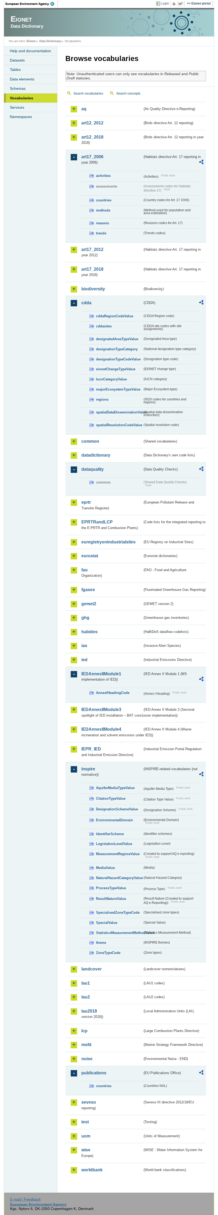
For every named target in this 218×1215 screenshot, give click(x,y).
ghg (85, 617)
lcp (84, 1031)
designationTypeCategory (117, 349)
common (90, 441)
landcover (91, 969)
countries (103, 200)
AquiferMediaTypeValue (115, 788)
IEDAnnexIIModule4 (101, 729)
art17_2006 (92, 157)
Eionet (31, 41)
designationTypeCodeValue (118, 359)
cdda (86, 302)
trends (101, 233)
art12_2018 (92, 137)
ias (84, 645)
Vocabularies (21, 98)
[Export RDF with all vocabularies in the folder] (201, 163)
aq (83, 109)
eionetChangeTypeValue (115, 369)
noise (87, 1058)
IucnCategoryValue (111, 379)
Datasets (17, 60)
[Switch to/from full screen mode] (182, 3)
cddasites (104, 326)
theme (101, 943)
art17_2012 (92, 249)
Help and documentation (30, 51)
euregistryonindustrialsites (108, 542)
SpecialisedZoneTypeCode (118, 913)
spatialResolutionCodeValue (119, 425)
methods (103, 210)
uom (85, 1136)
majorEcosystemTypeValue (118, 389)
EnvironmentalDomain (114, 820)
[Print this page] (175, 3)
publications (93, 1073)
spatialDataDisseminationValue (119, 412)
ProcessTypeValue (111, 888)
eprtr (86, 502)
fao (84, 570)
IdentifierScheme (110, 834)
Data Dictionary (50, 41)
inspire (88, 769)
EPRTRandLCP (97, 522)
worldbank (92, 1170)
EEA (32, 3)
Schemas (18, 88)
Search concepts (128, 93)
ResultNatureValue (111, 899)
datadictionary (95, 455)
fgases (88, 589)
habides (89, 631)
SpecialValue (106, 923)
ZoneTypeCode (108, 953)
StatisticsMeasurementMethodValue (119, 933)
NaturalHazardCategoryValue (119, 878)
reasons (102, 223)
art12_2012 (92, 123)
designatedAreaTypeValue (117, 339)
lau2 (85, 997)
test (85, 1122)
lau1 (85, 983)
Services (17, 107)
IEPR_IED (91, 749)
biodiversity (93, 289)
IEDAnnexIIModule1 (101, 674)
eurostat (89, 556)
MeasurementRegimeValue (118, 854)
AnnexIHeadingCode (112, 693)
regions (102, 399)
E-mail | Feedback (25, 1199)
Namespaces (21, 117)
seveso (88, 1102)
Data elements (22, 79)
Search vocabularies (88, 93)
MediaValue (105, 868)
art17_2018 (92, 269)
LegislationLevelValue (114, 844)
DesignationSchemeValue (117, 809)
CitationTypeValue (110, 798)
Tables (15, 69)
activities (103, 176)
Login (165, 3)
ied (84, 659)
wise (85, 1150)
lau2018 (89, 1011)
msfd (86, 1044)
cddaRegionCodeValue (114, 316)
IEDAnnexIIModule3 (101, 709)
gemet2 (88, 604)
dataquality (92, 469)
